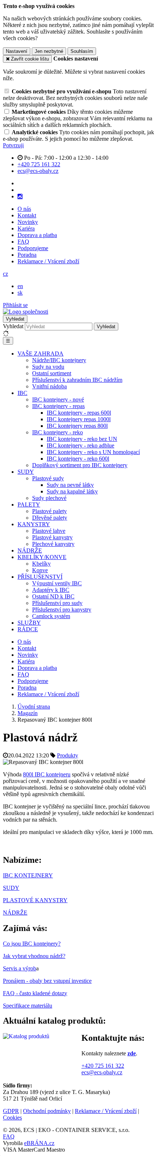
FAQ (23, 241)
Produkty (67, 755)
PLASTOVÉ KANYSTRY (35, 900)
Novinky (28, 222)
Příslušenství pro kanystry (61, 609)
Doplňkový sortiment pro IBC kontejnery (79, 465)
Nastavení (16, 51)
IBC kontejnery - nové (58, 399)
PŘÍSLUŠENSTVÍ (40, 577)
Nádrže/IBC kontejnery (59, 360)
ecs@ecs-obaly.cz (101, 1072)
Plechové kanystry (53, 544)
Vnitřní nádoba (49, 386)
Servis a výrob (19, 968)
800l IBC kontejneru (46, 774)
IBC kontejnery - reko (57, 432)
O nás (24, 209)
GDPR (11, 1111)
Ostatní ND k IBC (53, 596)
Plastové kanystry (52, 537)
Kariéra (26, 228)
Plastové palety (49, 511)
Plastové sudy (48, 478)
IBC (22, 393)
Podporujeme (33, 248)
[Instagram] (20, 196)
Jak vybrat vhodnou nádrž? (34, 956)
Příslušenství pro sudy (57, 603)
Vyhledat (13, 326)
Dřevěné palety (49, 518)
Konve (40, 570)
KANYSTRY (34, 524)
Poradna (27, 255)
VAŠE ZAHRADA (41, 353)
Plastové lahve (48, 531)
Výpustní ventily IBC (57, 583)
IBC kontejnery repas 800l (77, 426)
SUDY (26, 472)
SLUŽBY (29, 623)
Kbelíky (41, 563)
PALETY (29, 504)
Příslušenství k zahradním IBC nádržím (77, 380)
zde (131, 1053)
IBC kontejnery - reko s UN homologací (93, 452)
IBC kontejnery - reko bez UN (82, 439)
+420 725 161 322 (102, 1066)
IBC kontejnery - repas (58, 406)
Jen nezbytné (49, 51)
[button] (5, 274)
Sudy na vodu (48, 367)
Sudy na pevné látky (70, 485)
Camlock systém (51, 616)
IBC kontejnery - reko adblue (80, 445)
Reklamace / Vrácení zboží (48, 261)
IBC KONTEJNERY (28, 875)
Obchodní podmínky (47, 1111)
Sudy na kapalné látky (72, 491)
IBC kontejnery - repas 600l (79, 413)
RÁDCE (28, 629)
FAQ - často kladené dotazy (35, 993)
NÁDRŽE (30, 550)
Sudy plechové (49, 498)
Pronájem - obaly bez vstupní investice (47, 981)
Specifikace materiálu (27, 1005)
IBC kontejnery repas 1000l (79, 419)
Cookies (12, 1117)
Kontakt (27, 215)
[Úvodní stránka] (25, 312)
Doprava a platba (37, 235)
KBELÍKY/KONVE (42, 557)
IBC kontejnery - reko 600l (78, 458)
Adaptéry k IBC (50, 590)
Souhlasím (81, 51)
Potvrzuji (13, 145)
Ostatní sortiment (51, 373)
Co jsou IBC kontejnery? (32, 943)
